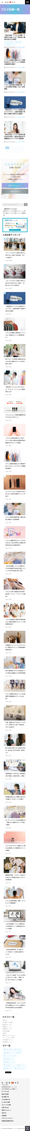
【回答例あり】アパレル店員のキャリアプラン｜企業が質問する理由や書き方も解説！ (15, 308)
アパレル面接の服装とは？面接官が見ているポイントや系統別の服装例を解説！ (14, 62)
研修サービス (22, 1065)
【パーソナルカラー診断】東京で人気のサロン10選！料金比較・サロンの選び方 (15, 255)
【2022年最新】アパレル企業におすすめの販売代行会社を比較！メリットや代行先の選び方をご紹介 (15, 568)
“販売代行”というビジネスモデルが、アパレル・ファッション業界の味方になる (15, 389)
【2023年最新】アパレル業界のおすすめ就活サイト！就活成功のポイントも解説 (15, 926)
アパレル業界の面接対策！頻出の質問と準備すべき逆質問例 (15, 518)
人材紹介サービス (21, 1068)
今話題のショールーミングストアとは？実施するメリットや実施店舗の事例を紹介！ (15, 647)
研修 (20, 1052)
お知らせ (4, 1020)
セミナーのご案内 (6, 1105)
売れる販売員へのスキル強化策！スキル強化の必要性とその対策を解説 (15, 672)
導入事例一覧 (5, 1097)
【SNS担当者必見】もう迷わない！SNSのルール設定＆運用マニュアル (14, 952)
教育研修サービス (7, 1029)
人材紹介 (19, 42)
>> (20, 150)
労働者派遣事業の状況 (7, 1121)
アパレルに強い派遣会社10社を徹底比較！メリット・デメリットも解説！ (15, 594)
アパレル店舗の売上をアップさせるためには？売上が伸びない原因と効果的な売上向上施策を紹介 (15, 542)
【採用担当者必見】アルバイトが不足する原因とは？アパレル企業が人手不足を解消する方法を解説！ (15, 1005)
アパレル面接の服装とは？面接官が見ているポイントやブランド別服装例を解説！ (15, 466)
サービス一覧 (5, 1091)
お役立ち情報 (10, 42)
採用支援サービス (7, 1042)
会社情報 (4, 1115)
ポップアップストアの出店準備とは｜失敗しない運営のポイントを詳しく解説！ (15, 822)
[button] (27, 2)
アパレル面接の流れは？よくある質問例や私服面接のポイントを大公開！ (15, 696)
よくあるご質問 (6, 1102)
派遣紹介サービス (11, 44)
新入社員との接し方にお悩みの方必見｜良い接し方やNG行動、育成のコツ (15, 750)
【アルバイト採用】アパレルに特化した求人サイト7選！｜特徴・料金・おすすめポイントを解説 (15, 977)
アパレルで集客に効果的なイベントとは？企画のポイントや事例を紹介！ (15, 335)
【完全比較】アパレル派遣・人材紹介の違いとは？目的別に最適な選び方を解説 (14, 37)
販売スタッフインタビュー (9, 1035)
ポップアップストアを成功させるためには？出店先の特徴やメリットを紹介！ (15, 494)
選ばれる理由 (5, 1094)
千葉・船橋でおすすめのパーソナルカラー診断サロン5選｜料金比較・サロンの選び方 (15, 724)
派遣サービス (9, 1068)
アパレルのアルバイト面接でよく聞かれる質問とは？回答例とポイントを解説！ (15, 848)
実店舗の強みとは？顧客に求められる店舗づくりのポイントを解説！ (15, 798)
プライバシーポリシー (7, 1118)
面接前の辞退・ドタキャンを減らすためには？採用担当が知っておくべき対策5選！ (15, 877)
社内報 (4, 1033)
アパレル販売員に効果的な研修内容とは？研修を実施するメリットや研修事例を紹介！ (15, 621)
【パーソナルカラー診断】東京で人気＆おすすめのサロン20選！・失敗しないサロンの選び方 (15, 283)
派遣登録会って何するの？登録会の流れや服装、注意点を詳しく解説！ (15, 775)
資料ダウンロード (15, 185)
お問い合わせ (15, 191)
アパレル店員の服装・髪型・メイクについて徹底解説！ (15, 902)
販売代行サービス (7, 1024)
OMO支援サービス (7, 1040)
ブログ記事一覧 (6, 1099)
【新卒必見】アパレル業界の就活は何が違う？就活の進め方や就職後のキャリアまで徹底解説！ (14, 137)
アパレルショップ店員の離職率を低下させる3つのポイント (15, 416)
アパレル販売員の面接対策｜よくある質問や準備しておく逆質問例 (14, 87)
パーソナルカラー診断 (8, 1037)
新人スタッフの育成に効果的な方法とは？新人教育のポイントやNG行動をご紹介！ (15, 361)
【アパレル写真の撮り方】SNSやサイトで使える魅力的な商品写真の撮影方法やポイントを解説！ (15, 440)
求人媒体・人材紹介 (7, 1022)
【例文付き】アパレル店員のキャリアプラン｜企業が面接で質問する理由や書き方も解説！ (14, 112)
